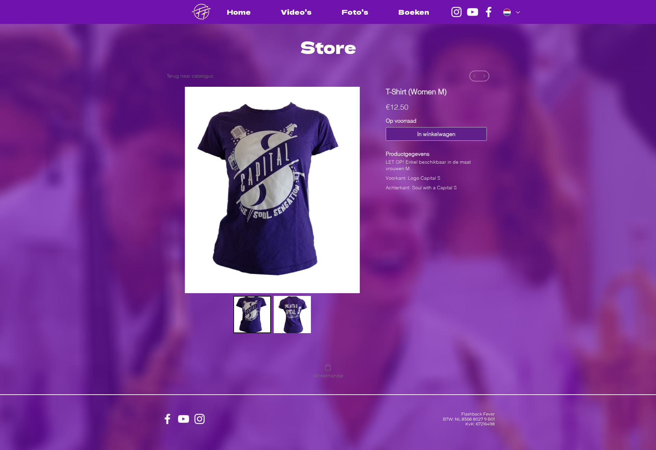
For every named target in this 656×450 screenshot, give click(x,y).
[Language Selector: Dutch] (511, 12)
